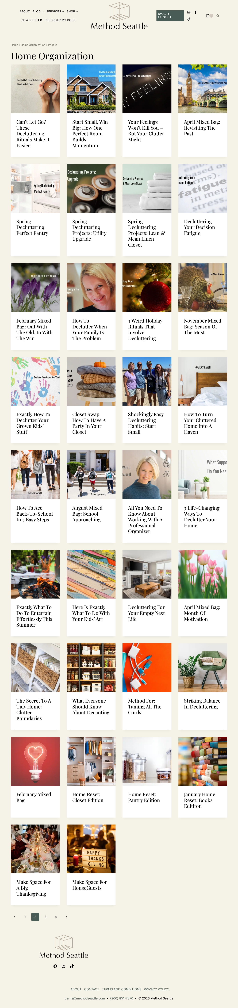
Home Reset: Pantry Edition (144, 797)
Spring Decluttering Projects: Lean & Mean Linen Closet (146, 233)
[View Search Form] (218, 15)
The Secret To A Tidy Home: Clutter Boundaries (33, 709)
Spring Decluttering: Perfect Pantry (32, 227)
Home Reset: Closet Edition (87, 797)
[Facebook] (195, 12)
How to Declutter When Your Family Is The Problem (89, 329)
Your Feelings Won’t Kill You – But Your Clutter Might (146, 130)
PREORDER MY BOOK (60, 20)
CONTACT (91, 989)
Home (14, 45)
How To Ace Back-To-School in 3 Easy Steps (34, 513)
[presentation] (35, 88)
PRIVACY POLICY (156, 989)
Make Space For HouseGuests (89, 885)
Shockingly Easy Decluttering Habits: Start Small (146, 423)
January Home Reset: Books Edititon (199, 800)
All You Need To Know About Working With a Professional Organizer (145, 519)
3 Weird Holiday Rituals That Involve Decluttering (145, 329)
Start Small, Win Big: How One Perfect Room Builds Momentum (90, 133)
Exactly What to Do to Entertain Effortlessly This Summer (34, 616)
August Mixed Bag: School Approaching (87, 513)
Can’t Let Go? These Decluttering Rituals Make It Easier (33, 133)
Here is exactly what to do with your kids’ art (91, 613)
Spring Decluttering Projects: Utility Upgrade (89, 230)
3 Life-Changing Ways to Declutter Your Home (202, 516)
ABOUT (76, 989)
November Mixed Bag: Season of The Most (202, 326)
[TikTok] (189, 19)
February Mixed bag (33, 797)
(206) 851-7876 (121, 998)
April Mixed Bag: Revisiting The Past (202, 127)
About (24, 11)
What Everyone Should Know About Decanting (91, 706)
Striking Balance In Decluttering (202, 703)
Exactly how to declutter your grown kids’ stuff (33, 423)
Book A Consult (164, 15)
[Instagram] (189, 12)
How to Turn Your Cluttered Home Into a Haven (200, 423)
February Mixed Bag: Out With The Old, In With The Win (34, 329)
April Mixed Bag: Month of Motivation (202, 613)
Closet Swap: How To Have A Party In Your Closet (89, 423)
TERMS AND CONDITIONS (121, 989)
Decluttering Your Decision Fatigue (199, 227)
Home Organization (33, 45)
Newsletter (32, 20)
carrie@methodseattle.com (85, 998)
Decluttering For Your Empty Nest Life (146, 613)
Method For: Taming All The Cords (144, 706)
